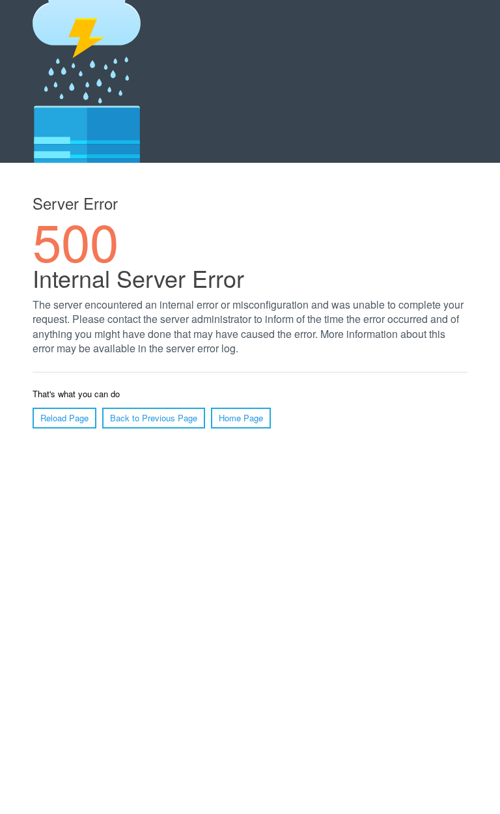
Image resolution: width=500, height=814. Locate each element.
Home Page (241, 418)
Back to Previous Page (153, 418)
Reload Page (64, 418)
